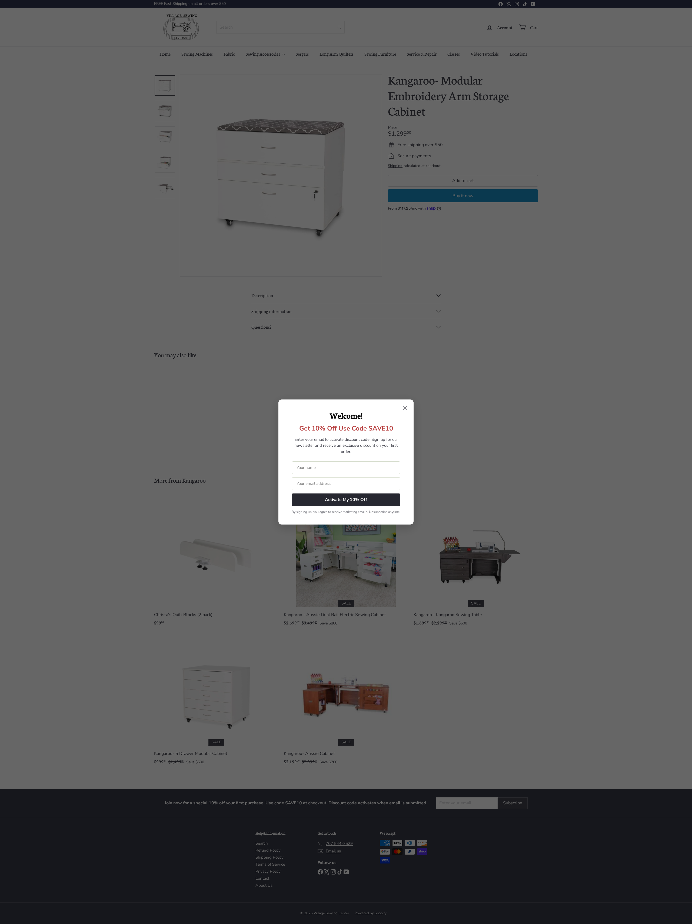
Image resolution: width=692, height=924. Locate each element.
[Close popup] (405, 409)
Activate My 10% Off (346, 500)
